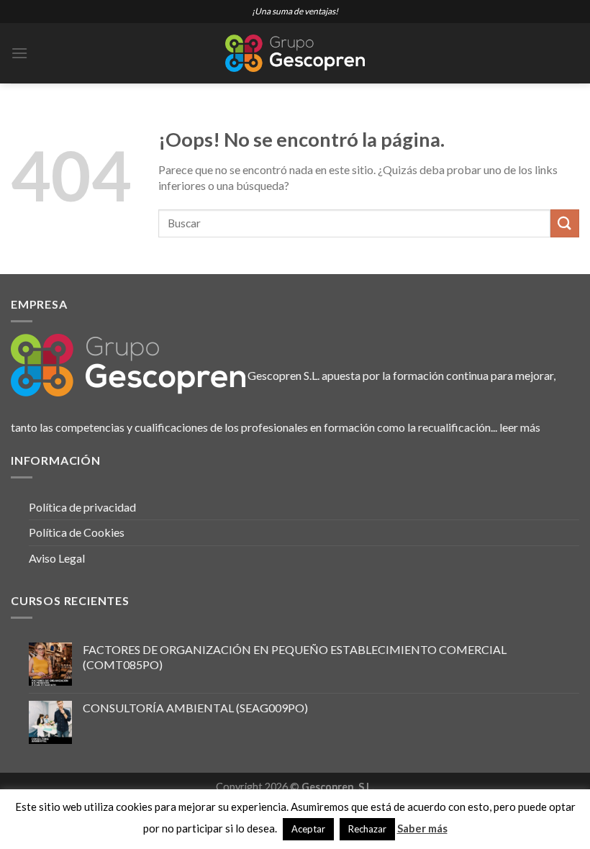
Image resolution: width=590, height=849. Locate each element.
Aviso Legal (57, 558)
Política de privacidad (82, 507)
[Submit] (564, 223)
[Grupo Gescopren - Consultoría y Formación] (295, 53)
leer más (519, 427)
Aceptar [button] (308, 829)
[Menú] (19, 53)
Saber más (422, 828)
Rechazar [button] (367, 829)
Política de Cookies (76, 532)
